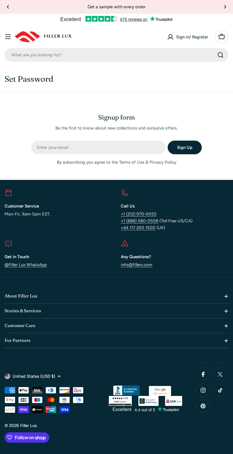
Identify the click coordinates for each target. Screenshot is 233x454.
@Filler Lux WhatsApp (26, 264)
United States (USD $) (34, 376)
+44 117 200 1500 (138, 227)
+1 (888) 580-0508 (139, 220)
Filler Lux (28, 425)
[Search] (220, 55)
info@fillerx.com (136, 264)
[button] (8, 6)
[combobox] (116, 55)
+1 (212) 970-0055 (139, 214)
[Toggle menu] (8, 36)
